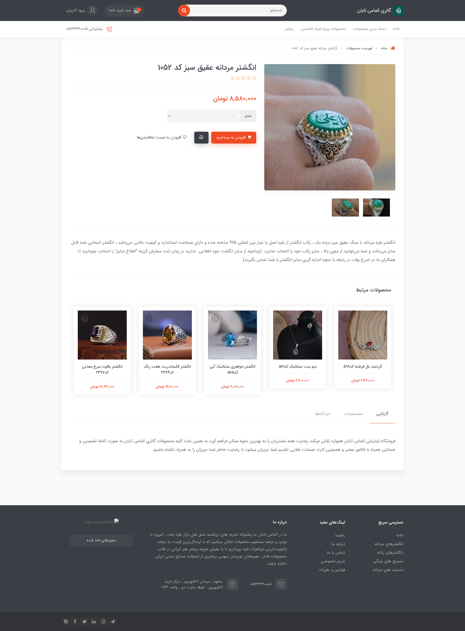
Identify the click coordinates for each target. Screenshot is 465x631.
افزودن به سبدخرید (231, 137)
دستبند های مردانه (388, 570)
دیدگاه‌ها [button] (322, 413)
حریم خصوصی (333, 561)
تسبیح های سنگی (388, 561)
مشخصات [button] (353, 413)
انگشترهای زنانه (390, 552)
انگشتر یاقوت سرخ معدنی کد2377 (102, 369)
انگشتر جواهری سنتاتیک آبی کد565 (232, 369)
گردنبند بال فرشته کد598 (362, 366)
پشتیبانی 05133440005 (85, 29)
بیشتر (289, 29)
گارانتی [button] (382, 413)
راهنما (340, 535)
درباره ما (338, 544)
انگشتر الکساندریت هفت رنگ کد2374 (167, 369)
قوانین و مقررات (332, 570)
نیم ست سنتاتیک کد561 (298, 366)
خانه (396, 29)
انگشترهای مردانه (389, 544)
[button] (124, 10)
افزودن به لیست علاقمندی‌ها (159, 137)
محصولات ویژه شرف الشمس (323, 29)
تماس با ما (336, 552)
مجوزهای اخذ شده (101, 540)
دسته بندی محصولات (369, 29)
